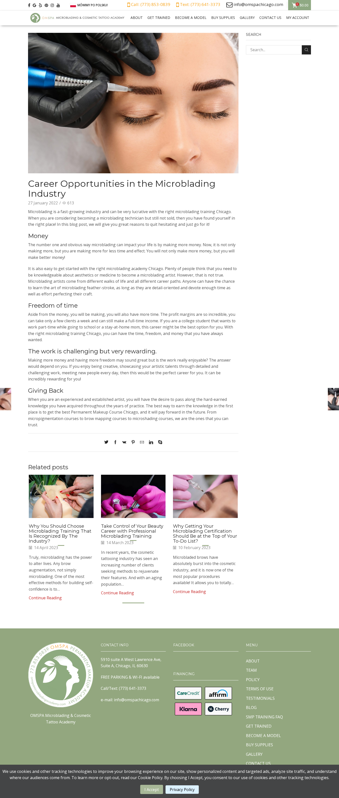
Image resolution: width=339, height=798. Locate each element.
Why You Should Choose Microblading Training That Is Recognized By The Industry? (60, 533)
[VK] (124, 442)
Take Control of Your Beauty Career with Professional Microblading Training (132, 531)
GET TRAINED (158, 17)
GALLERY (247, 17)
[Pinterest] (133, 442)
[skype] (159, 442)
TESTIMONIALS (260, 698)
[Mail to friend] (141, 442)
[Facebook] (115, 442)
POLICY (253, 679)
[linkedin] (151, 442)
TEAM (251, 670)
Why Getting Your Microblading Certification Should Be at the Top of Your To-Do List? (205, 533)
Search (306, 49)
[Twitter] (107, 442)
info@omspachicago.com (258, 4)
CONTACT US (270, 17)
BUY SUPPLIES (223, 17)
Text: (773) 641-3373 (199, 4)
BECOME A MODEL (190, 17)
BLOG (251, 707)
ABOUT (137, 17)
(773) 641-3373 (132, 688)
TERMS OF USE (259, 689)
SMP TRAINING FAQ (264, 717)
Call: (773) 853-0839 (150, 4)
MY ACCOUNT (297, 17)
